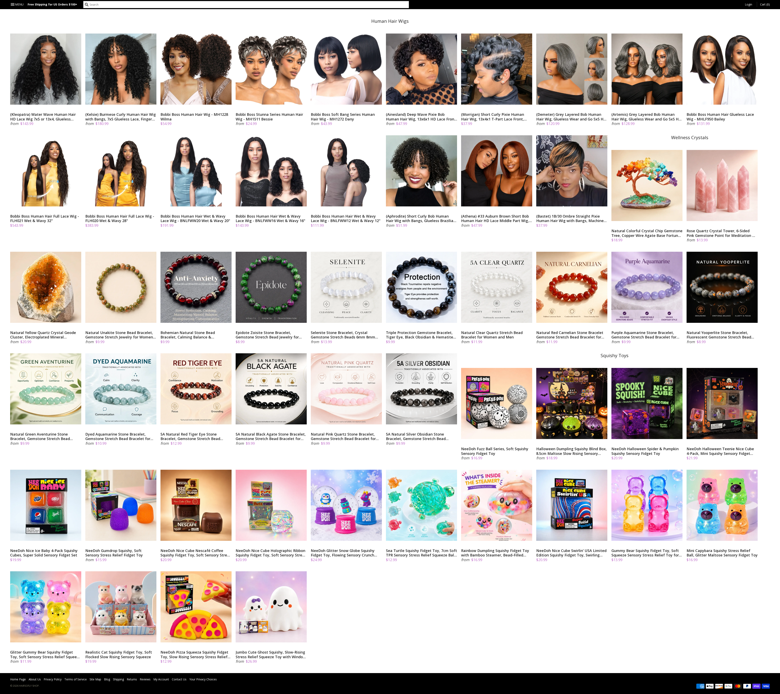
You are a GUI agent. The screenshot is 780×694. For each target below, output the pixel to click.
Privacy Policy (53, 679)
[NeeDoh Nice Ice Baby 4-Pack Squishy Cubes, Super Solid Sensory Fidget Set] (45, 505)
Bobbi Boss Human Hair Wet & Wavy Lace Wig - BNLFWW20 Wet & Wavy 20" (195, 218)
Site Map (95, 679)
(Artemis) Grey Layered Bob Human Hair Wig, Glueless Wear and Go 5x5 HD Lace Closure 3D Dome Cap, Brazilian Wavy (646, 116)
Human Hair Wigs (390, 21)
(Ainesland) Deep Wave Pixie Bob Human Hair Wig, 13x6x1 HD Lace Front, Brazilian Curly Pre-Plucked (421, 116)
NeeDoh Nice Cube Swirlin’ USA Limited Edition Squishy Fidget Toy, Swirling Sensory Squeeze (571, 552)
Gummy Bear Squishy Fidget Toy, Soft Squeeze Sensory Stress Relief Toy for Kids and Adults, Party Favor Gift (645, 552)
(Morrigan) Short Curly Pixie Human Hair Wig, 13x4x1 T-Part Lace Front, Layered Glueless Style (492, 116)
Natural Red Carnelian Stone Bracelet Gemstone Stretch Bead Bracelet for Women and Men (569, 334)
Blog (107, 679)
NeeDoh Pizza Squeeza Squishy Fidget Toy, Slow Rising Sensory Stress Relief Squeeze (194, 654)
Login (748, 4)
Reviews (145, 679)
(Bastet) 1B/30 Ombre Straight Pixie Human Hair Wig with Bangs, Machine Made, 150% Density (570, 218)
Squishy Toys (614, 355)
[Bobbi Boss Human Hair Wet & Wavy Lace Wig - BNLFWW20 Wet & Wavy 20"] (196, 170)
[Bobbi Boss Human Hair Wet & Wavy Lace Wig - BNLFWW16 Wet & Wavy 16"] (271, 170)
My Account (161, 679)
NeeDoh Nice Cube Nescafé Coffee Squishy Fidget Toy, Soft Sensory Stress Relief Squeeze (195, 552)
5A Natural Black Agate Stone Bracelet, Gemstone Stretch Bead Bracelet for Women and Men (271, 436)
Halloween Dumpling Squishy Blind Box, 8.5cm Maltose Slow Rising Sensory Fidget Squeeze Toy (571, 451)
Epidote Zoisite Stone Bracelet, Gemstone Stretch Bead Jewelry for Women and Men (267, 334)
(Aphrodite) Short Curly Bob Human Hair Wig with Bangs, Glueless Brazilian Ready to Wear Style (421, 218)
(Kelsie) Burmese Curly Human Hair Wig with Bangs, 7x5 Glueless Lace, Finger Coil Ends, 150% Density (120, 116)
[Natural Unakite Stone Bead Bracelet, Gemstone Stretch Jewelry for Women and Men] (120, 287)
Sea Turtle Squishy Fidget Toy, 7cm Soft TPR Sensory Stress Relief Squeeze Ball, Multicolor (421, 552)
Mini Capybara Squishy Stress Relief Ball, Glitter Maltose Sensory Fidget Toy (722, 552)
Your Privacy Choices (203, 679)
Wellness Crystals (689, 137)
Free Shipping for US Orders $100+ (52, 4)
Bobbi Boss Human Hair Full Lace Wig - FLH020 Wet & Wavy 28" (119, 218)
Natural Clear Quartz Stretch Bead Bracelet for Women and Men (492, 334)
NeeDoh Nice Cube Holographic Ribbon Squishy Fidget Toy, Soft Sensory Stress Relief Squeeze (271, 552)
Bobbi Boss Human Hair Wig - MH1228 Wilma (194, 116)
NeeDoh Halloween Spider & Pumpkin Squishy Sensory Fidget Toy (645, 451)
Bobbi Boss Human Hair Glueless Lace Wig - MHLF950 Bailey (720, 116)
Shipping (118, 679)
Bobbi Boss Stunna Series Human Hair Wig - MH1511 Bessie (269, 116)
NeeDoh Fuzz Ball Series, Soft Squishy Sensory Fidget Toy (494, 451)
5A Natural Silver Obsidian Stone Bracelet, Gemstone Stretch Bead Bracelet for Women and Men (416, 436)
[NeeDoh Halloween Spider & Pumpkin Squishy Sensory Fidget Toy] (646, 403)
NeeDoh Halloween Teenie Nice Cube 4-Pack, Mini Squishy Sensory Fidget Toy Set (720, 451)
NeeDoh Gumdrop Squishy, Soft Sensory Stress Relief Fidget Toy (114, 552)
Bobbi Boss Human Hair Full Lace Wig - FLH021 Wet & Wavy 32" (44, 218)
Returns (132, 679)
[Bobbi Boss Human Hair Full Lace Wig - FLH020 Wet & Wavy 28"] (120, 170)
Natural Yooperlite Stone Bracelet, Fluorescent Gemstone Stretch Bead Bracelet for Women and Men (719, 334)
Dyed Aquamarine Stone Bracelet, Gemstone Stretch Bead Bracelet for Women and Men (117, 436)
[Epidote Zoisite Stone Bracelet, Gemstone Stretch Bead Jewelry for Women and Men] (271, 287)
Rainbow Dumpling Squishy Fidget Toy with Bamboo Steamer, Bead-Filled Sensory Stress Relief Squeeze (495, 552)
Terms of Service (75, 679)
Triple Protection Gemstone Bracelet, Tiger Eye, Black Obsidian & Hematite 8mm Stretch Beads (419, 334)
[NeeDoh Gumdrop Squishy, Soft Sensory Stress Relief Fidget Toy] (120, 505)
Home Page (18, 679)
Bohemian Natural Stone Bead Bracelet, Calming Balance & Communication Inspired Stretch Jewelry (189, 334)
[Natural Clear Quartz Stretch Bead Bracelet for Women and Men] (496, 287)
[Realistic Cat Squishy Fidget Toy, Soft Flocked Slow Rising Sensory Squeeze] (120, 606)
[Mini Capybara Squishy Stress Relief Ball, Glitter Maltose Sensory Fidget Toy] (722, 505)
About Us (35, 679)
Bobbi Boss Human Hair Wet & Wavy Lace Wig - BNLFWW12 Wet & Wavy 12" (345, 218)
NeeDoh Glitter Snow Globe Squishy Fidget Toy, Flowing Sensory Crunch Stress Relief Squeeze (343, 552)
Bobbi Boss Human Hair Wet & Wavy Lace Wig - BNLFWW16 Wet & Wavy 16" (270, 218)
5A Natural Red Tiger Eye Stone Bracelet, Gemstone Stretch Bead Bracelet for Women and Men (190, 436)
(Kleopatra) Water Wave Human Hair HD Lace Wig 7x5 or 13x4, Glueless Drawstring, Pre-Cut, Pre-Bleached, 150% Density (43, 116)
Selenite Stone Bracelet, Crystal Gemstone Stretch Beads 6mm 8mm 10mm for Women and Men (343, 334)
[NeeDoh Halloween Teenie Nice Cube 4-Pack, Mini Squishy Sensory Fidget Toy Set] (722, 403)
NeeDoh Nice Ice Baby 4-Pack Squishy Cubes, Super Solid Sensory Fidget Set (44, 552)
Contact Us (179, 679)
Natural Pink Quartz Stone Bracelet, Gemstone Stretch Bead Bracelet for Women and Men (343, 436)
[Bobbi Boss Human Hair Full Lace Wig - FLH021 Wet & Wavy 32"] (45, 170)
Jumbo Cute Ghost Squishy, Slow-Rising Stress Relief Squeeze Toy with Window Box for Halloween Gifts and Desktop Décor (271, 654)
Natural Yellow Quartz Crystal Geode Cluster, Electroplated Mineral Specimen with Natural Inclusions (43, 334)
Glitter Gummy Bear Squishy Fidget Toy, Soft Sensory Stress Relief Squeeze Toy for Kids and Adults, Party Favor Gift (45, 654)
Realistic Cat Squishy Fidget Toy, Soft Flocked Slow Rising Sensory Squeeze (118, 654)
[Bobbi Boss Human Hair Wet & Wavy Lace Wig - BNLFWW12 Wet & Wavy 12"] (346, 170)
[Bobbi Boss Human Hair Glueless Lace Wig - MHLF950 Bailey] (722, 69)
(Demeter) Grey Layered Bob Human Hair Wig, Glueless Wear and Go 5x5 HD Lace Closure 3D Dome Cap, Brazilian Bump (571, 116)
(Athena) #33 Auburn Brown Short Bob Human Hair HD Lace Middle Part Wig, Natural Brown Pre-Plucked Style (495, 218)
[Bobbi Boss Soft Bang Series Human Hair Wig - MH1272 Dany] (346, 69)
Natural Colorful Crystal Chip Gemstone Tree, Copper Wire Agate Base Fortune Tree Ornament (646, 233)
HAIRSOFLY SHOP (29, 685)
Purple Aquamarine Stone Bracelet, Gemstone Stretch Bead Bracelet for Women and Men (643, 334)
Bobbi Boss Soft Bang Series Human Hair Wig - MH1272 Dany (343, 116)
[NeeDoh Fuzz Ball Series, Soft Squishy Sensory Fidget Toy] (496, 403)
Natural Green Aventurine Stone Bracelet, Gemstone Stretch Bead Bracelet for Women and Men (40, 436)
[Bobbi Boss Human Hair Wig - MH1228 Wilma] (196, 69)
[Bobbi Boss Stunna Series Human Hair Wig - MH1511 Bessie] (271, 69)
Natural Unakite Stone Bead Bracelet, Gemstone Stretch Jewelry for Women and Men (119, 334)
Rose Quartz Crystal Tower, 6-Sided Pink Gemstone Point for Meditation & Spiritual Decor (721, 233)
